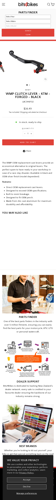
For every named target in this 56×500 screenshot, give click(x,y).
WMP (28, 90)
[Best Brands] (28, 423)
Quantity (28, 128)
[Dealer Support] (28, 359)
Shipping (23, 112)
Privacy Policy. (26, 473)
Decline (27, 486)
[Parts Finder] (28, 294)
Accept (26, 480)
